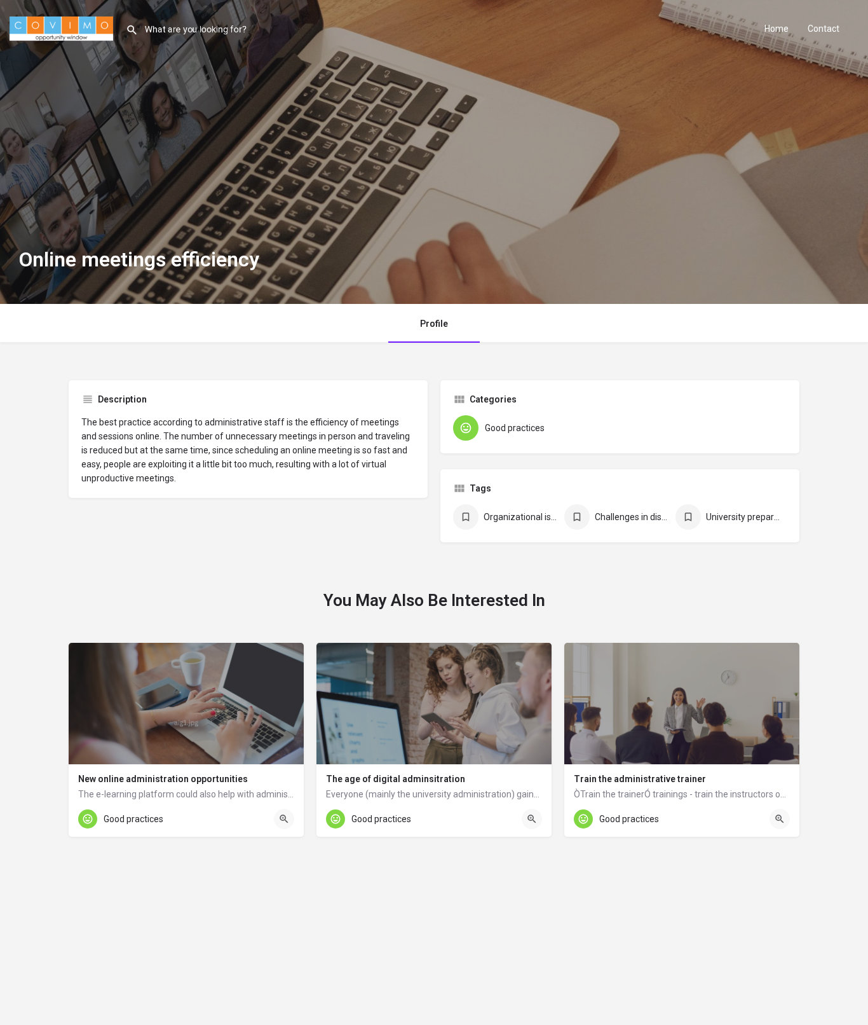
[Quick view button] (284, 819)
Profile (434, 324)
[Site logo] (63, 27)
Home (776, 29)
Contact (823, 29)
